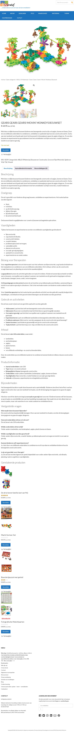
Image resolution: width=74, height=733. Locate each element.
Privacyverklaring (6, 677)
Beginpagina (4, 663)
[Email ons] (55, 715)
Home (4, 13)
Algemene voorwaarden (8, 672)
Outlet (19, 18)
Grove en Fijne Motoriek (56, 160)
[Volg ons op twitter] (44, 715)
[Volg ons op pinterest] (59, 715)
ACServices (63, 730)
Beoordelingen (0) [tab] (40, 168)
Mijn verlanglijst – (8, 660)
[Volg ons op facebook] (40, 715)
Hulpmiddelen (7, 18)
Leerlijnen (22, 13)
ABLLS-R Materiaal (22, 79)
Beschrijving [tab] (8, 168)
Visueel (10, 162)
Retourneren (4, 675)
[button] (33, 85)
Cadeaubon (4, 689)
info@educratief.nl (6, 699)
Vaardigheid (42, 13)
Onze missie (4, 668)
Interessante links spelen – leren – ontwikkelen (14, 686)
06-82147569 (5, 706)
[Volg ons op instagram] (47, 715)
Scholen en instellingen (7, 679)
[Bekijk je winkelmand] (26, 18)
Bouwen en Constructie (39, 160)
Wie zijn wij (4, 665)
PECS (32, 13)
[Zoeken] (72, 2)
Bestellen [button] (6, 502)
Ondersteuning (5, 684)
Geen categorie (10, 79)
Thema (66, 13)
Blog (2, 682)
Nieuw (12, 13)
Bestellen (6, 150)
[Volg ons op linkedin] (51, 715)
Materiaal (55, 13)
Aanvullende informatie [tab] (23, 168)
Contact (3, 670)
